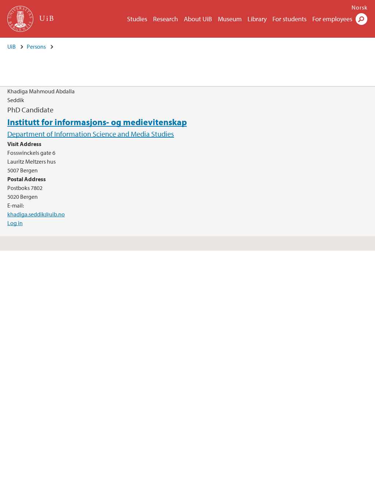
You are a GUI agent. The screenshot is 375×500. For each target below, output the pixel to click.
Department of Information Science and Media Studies (90, 133)
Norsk (360, 7)
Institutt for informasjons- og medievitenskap (97, 121)
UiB (11, 46)
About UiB (198, 19)
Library (257, 19)
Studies (137, 19)
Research (165, 19)
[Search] (361, 19)
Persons (36, 46)
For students (289, 19)
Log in (15, 223)
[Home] (21, 19)
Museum (230, 19)
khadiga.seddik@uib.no (36, 214)
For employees (332, 19)
